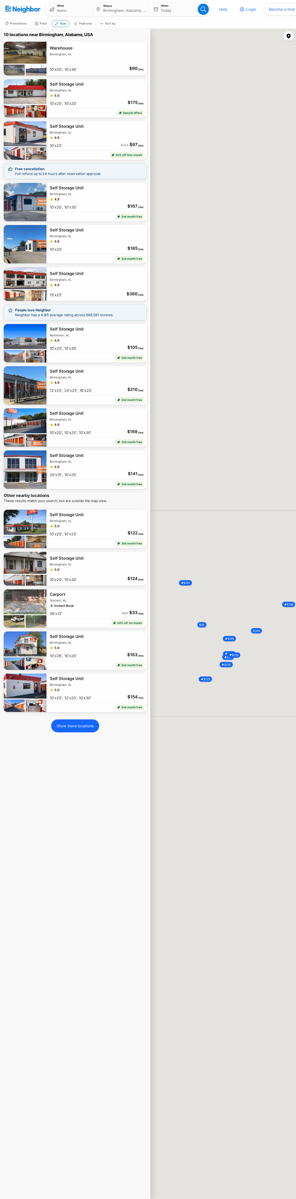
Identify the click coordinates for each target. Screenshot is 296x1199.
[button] (69, 9)
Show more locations (75, 726)
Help (223, 9)
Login (251, 9)
